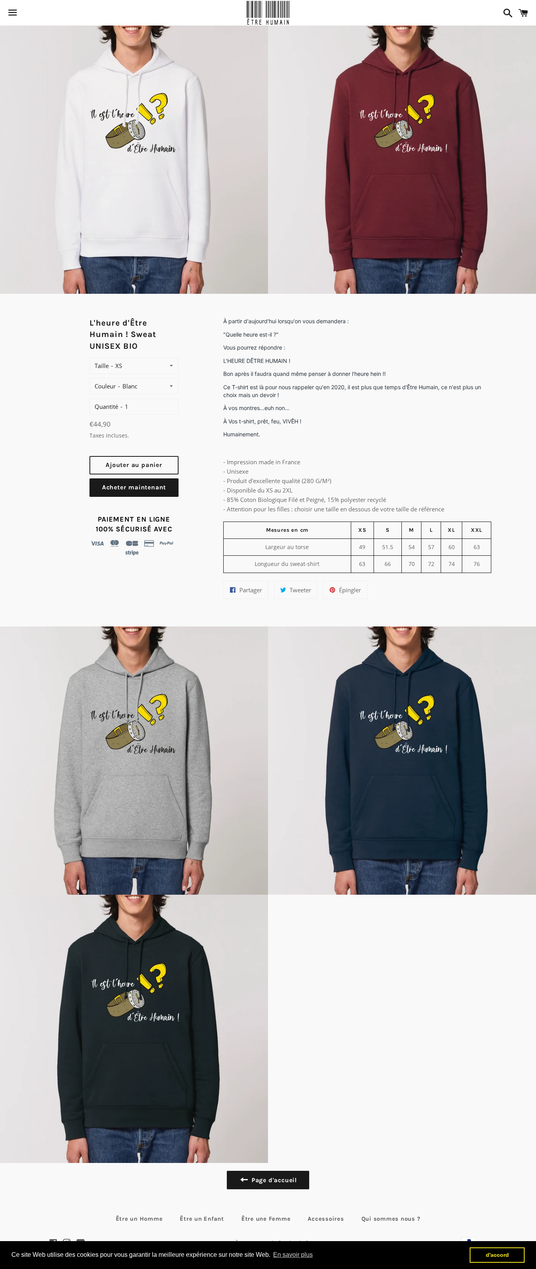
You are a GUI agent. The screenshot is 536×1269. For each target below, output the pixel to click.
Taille (102, 366)
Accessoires (326, 1218)
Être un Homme (139, 1218)
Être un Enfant (202, 1218)
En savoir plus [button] (293, 1254)
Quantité (106, 406)
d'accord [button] (497, 1255)
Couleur (105, 386)
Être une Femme (266, 1218)
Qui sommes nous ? (391, 1218)
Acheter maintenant (134, 487)
